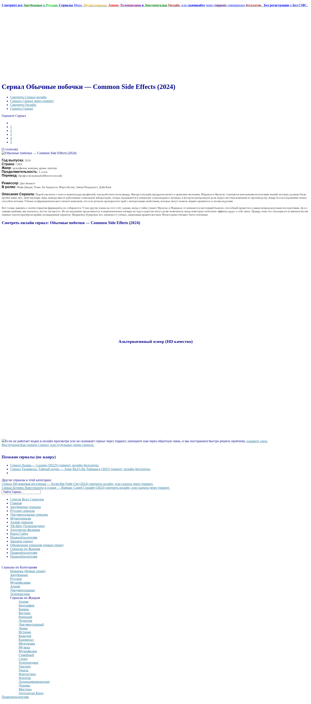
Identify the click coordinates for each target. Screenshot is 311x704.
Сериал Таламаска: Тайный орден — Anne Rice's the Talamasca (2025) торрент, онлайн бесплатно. (80, 469)
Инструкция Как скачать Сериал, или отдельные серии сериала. (48, 445)
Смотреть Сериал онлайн (28, 97)
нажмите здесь (256, 441)
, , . (155, 5)
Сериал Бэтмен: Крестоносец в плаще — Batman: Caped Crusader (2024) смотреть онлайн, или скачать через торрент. (86, 487)
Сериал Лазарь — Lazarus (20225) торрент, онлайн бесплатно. (54, 465)
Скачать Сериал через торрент (32, 101)
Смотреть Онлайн (23, 105)
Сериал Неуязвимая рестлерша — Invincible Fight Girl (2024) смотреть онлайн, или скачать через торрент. (77, 484)
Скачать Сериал (21, 108)
